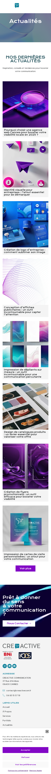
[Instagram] (5, 666)
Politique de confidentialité (18, 771)
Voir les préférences (25, 765)
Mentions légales (35, 771)
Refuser (25, 757)
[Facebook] (14, 666)
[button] (47, 731)
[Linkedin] (9, 666)
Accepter (25, 750)
